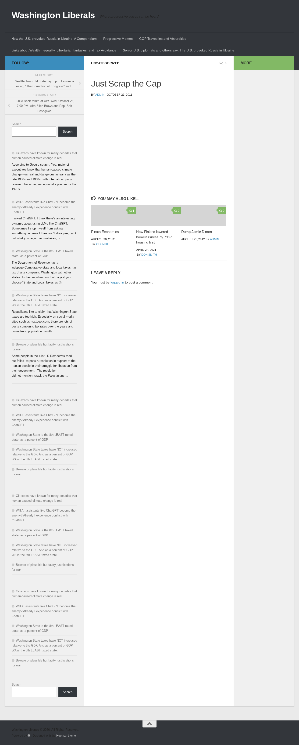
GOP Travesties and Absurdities (162, 38)
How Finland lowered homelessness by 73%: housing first (154, 237)
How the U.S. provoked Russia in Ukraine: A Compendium (54, 38)
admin (99, 94)
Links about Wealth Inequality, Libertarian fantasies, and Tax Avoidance (63, 50)
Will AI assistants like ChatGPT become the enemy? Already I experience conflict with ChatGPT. (43, 207)
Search (16, 124)
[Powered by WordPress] (29, 735)
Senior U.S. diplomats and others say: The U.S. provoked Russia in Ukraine (178, 50)
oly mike (102, 244)
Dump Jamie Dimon (196, 232)
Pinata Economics (105, 232)
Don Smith (149, 254)
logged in (117, 282)
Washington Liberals (53, 15)
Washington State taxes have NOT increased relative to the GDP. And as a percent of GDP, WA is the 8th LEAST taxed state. (44, 300)
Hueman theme (66, 735)
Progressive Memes (118, 38)
